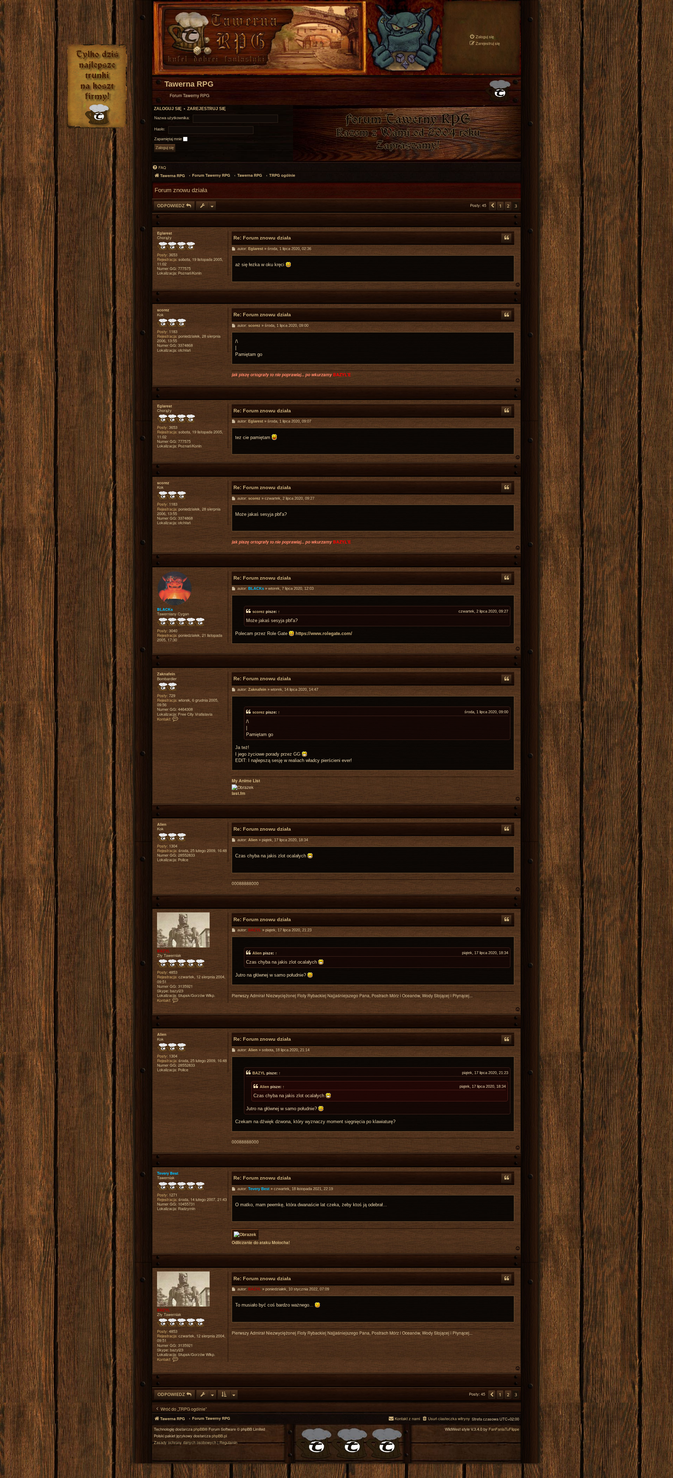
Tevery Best (167, 1173)
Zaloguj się (168, 109)
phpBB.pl (219, 1435)
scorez (163, 310)
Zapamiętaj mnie (168, 139)
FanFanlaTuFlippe (504, 1429)
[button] (492, 206)
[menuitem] (481, 37)
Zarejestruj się (206, 109)
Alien (161, 824)
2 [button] (508, 206)
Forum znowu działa (181, 190)
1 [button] (500, 206)
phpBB (199, 1429)
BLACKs (165, 609)
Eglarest (164, 233)
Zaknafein (166, 673)
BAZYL (163, 950)
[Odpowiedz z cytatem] (506, 238)
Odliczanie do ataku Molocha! (261, 1243)
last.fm (238, 793)
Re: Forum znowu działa (262, 237)
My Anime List (246, 781)
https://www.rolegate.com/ (323, 633)
